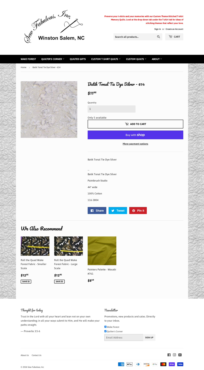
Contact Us (36, 355)
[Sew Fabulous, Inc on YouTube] (180, 355)
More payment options (135, 143)
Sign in (157, 29)
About (156, 59)
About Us (25, 355)
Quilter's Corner (51, 59)
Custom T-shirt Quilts (105, 59)
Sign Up (149, 337)
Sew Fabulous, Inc (36, 367)
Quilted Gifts (78, 59)
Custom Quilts (135, 59)
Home (23, 67)
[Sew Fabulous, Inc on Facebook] (169, 355)
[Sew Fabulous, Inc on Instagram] (174, 355)
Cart (176, 36)
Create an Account (174, 29)
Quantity (92, 102)
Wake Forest (28, 59)
